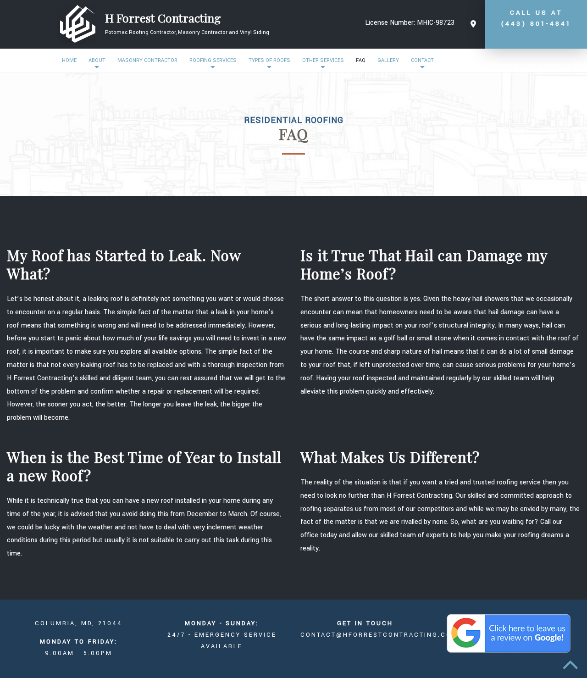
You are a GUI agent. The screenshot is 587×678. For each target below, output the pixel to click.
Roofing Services (213, 60)
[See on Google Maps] (473, 24)
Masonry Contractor (147, 60)
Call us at (536, 18)
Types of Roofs (269, 60)
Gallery (388, 60)
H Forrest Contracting (163, 17)
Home (69, 60)
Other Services (323, 60)
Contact (422, 60)
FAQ (360, 60)
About (97, 60)
